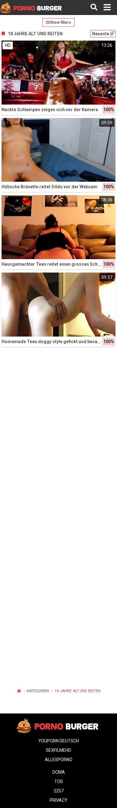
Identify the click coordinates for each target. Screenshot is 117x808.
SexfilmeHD (58, 750)
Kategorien (38, 691)
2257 (59, 790)
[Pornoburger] (31, 7)
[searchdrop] (93, 7)
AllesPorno (58, 759)
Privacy (58, 800)
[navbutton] (107, 7)
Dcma (58, 772)
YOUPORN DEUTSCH (58, 740)
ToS (58, 781)
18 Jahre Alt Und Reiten (77, 691)
